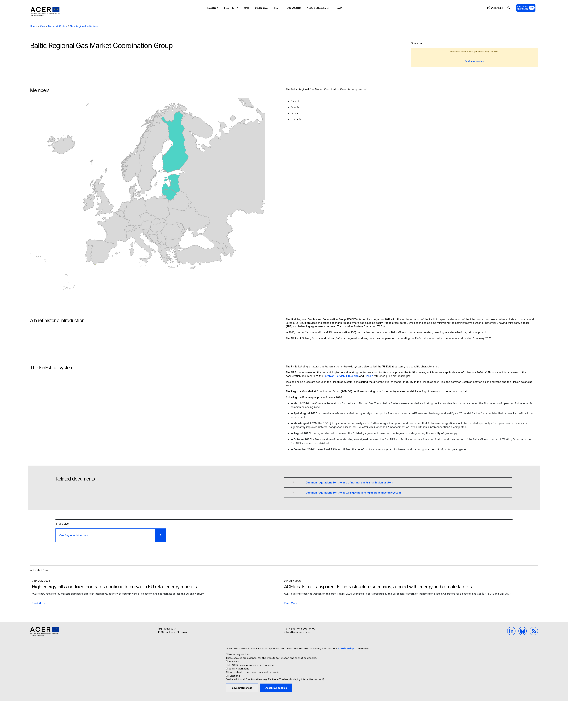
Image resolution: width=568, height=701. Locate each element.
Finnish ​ (369, 376)
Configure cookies (474, 61)
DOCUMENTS (294, 8)
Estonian (329, 376)
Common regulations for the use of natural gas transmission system (349, 482)
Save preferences (242, 687)
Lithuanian (352, 376)
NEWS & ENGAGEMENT (319, 8)
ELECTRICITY (231, 8)
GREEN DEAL (261, 8)
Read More (38, 603)
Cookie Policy (346, 648)
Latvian (340, 376)
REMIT (277, 8)
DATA (339, 8)
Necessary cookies (239, 654)
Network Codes (57, 26)
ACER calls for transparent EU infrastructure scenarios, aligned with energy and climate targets (378, 587)
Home (33, 26)
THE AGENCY (211, 8)
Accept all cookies (276, 687)
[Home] (45, 11)
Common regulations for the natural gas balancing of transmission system (353, 492)
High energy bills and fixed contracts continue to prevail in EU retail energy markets (114, 587)
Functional (234, 675)
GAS (246, 8)
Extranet (496, 7)
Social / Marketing (238, 668)
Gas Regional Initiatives (84, 26)
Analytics (233, 661)
